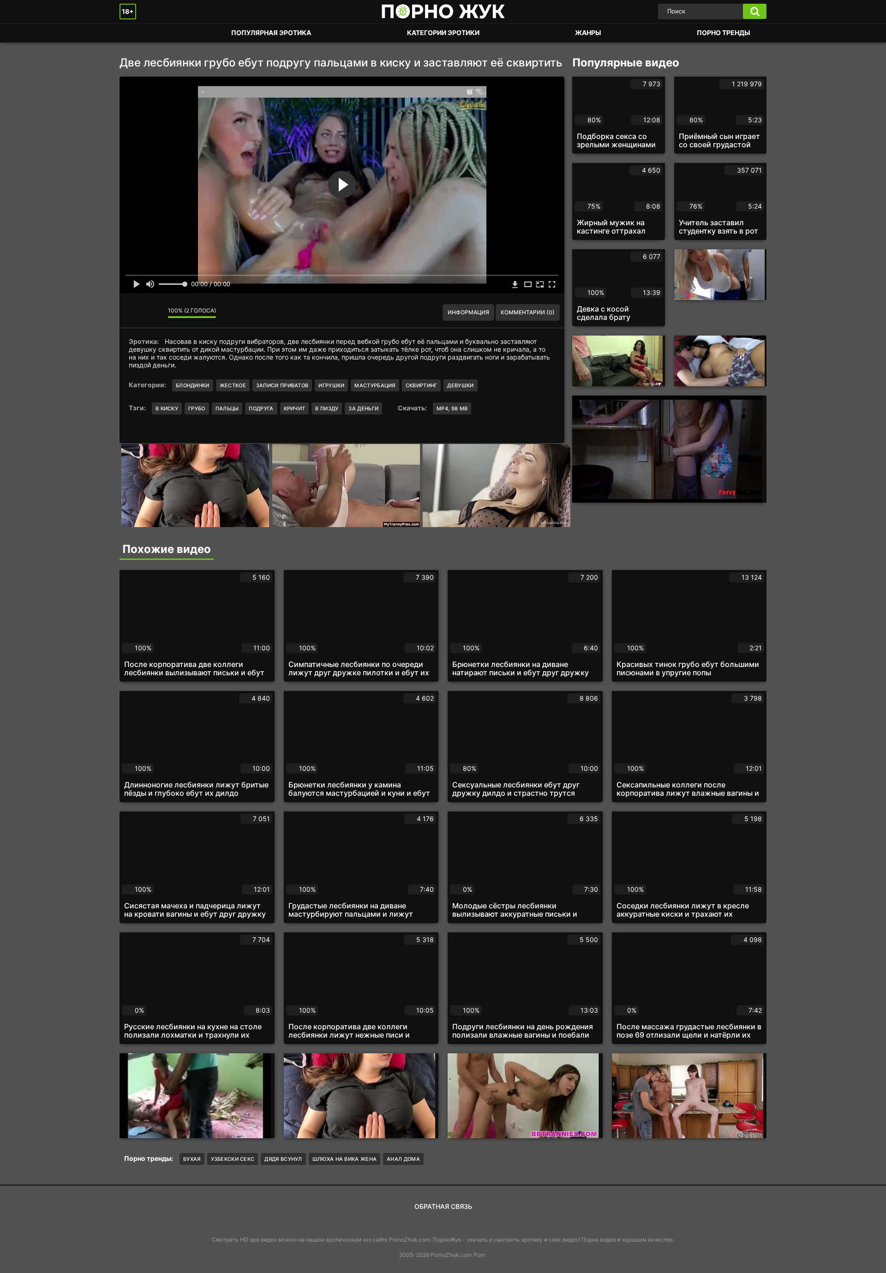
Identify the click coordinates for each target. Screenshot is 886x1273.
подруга (261, 408)
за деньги (363, 408)
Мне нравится (133, 312)
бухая (192, 1159)
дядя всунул (283, 1159)
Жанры (588, 32)
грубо (196, 408)
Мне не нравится (154, 312)
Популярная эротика (271, 32)
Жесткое (233, 385)
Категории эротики (443, 32)
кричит (294, 408)
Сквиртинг (421, 385)
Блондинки (193, 385)
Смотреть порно (136, 33)
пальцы (227, 408)
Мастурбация (374, 385)
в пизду (326, 408)
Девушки (460, 385)
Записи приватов (282, 385)
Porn (479, 1254)
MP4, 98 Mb (452, 408)
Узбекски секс (233, 1159)
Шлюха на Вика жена (344, 1159)
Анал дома (403, 1159)
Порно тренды (723, 32)
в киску (167, 408)
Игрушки (331, 385)
